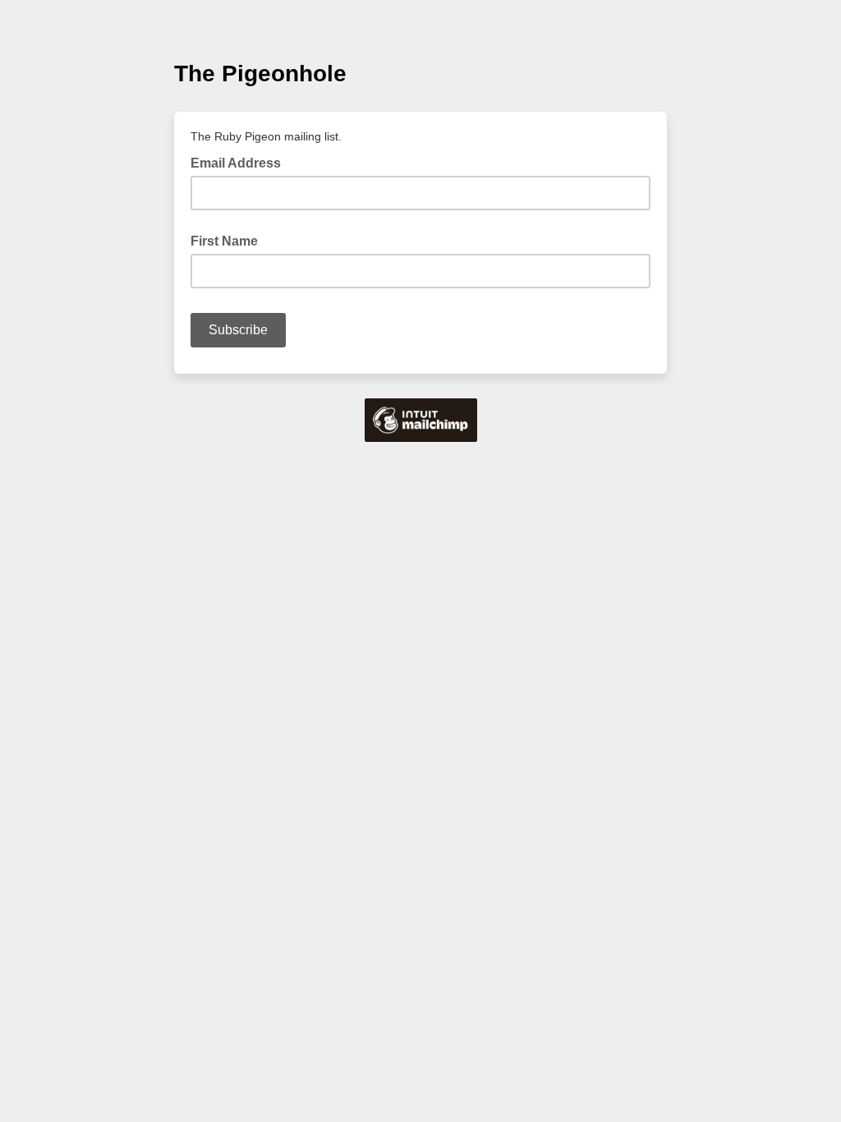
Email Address (241, 162)
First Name (224, 241)
